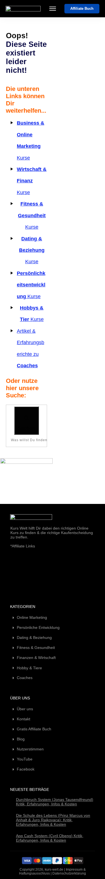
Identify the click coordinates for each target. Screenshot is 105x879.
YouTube (24, 759)
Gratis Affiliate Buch (34, 729)
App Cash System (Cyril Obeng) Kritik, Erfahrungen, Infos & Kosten (49, 838)
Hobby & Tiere (29, 668)
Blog (21, 739)
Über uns (25, 709)
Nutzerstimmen (30, 749)
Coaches (24, 677)
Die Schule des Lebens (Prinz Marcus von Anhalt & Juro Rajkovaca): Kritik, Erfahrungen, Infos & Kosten (53, 820)
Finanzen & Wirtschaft (36, 657)
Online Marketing (32, 617)
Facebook (25, 769)
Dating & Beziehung (34, 637)
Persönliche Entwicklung (38, 627)
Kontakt (23, 719)
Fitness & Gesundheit (36, 647)
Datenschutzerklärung (69, 873)
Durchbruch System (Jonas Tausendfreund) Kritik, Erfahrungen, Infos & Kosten (54, 801)
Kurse (31, 180)
